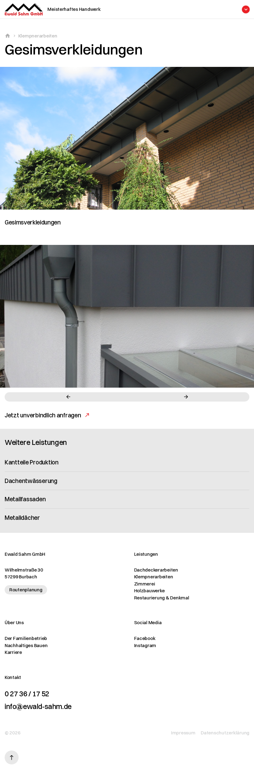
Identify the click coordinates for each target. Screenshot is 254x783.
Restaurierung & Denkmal (161, 598)
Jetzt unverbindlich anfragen (43, 415)
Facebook (144, 638)
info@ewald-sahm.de (38, 706)
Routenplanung (25, 590)
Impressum (183, 733)
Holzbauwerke (149, 591)
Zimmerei (144, 584)
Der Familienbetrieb (26, 638)
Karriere (13, 652)
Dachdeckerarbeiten (156, 570)
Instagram (145, 645)
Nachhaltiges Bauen (26, 645)
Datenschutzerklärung (225, 733)
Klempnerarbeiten (37, 36)
